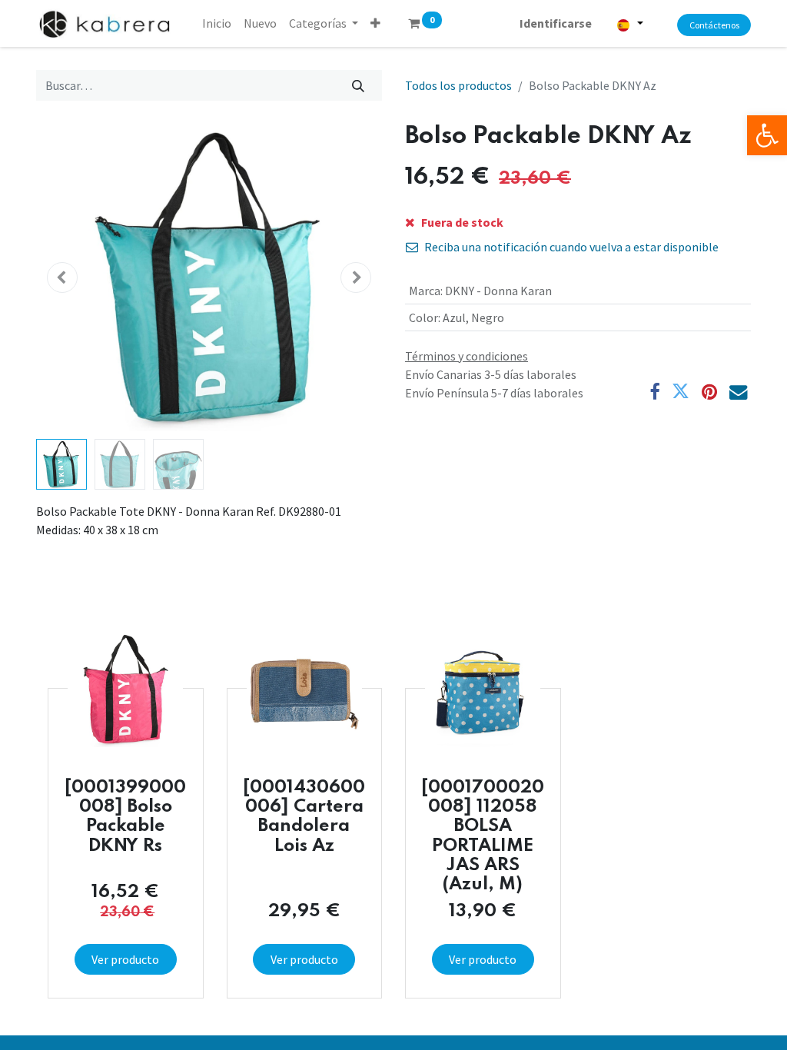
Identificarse (556, 23)
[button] (375, 23)
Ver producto (125, 959)
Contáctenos (714, 25)
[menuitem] (216, 23)
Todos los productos (458, 85)
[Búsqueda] (358, 85)
